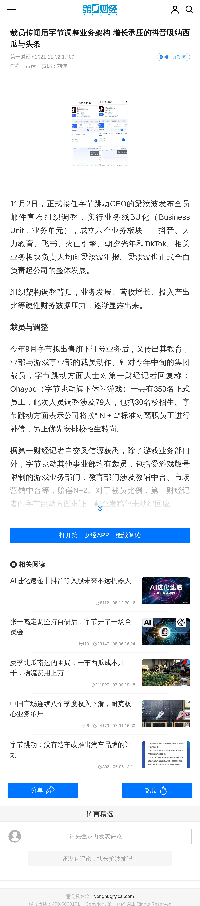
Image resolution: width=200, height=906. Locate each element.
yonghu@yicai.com (114, 896)
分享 (37, 790)
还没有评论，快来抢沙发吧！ (100, 858)
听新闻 (179, 57)
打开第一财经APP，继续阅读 (100, 535)
